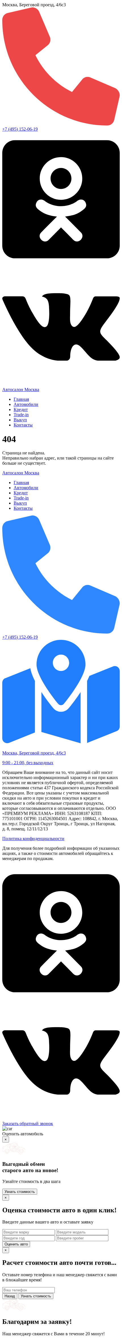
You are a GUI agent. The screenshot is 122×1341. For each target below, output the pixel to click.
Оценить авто (16, 1244)
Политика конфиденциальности (33, 838)
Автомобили (26, 404)
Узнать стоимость (20, 1192)
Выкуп (20, 419)
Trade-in (21, 414)
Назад (10, 1296)
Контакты (23, 424)
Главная (21, 399)
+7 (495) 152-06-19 (20, 129)
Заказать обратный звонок (27, 1123)
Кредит (21, 409)
